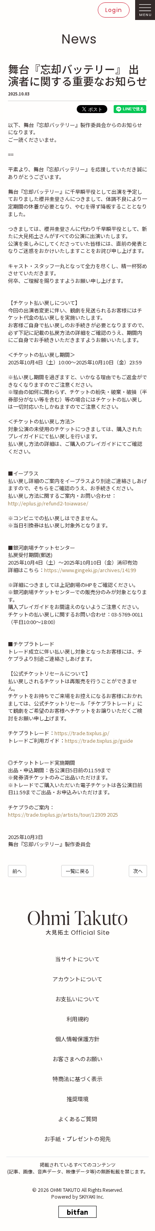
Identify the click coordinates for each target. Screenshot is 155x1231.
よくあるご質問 (77, 1119)
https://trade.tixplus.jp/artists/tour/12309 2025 (63, 814)
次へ (138, 870)
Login (113, 10)
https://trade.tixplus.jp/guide (99, 740)
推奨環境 (77, 1099)
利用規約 (77, 1019)
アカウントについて (77, 979)
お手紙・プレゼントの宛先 (77, 1139)
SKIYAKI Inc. (91, 1196)
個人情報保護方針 (77, 1039)
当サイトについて (77, 959)
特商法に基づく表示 (77, 1079)
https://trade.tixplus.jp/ (81, 733)
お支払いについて (77, 999)
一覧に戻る (77, 870)
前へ (17, 870)
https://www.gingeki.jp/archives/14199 (90, 570)
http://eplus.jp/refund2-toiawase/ (48, 503)
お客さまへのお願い (77, 1059)
